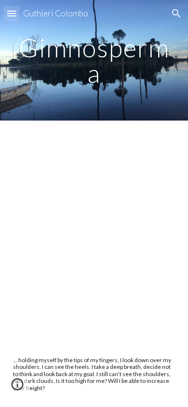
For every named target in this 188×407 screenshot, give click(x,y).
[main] (94, 60)
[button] (11, 13)
